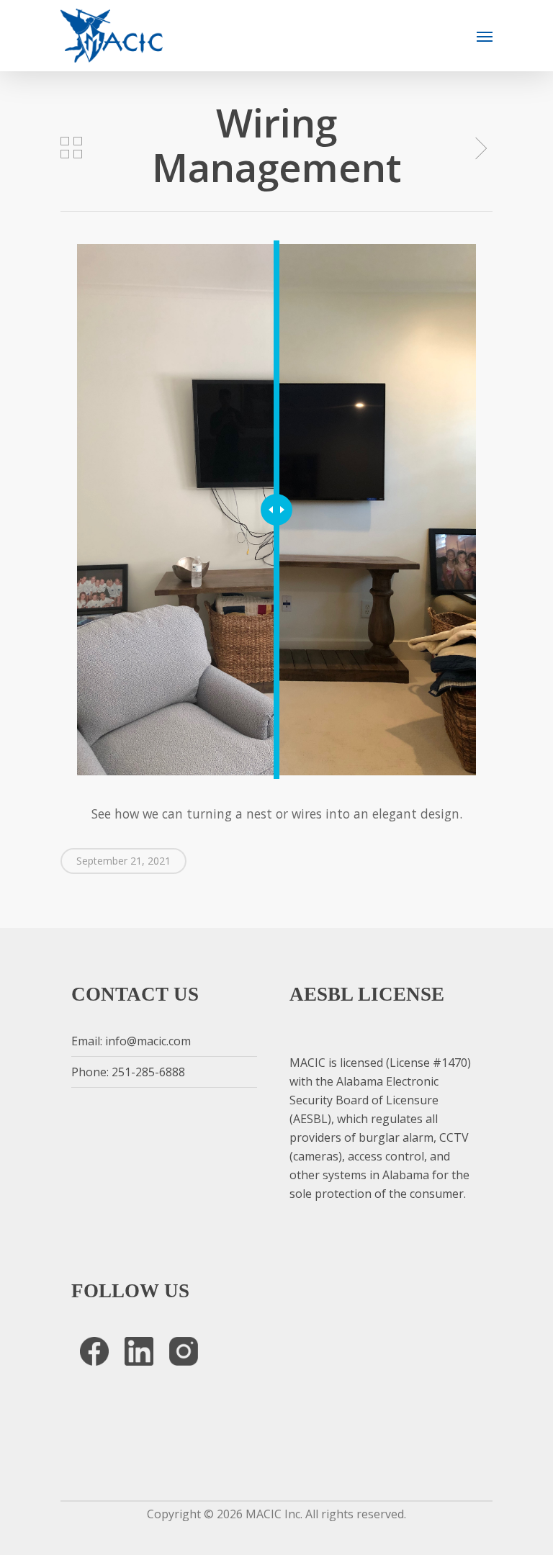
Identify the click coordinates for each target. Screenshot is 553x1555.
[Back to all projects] (71, 147)
